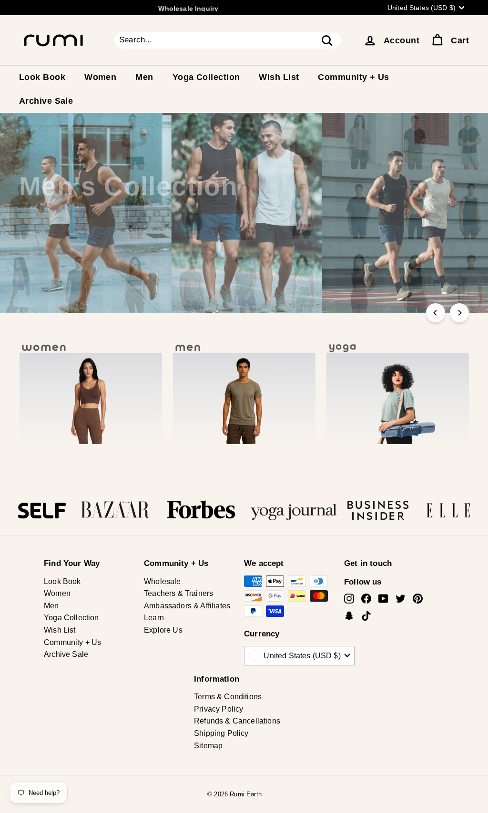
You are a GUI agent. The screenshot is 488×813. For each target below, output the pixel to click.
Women (100, 77)
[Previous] (435, 312)
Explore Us (163, 630)
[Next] (459, 312)
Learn (154, 618)
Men (144, 77)
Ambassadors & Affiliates (187, 606)
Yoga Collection (206, 77)
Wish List (279, 77)
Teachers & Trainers (178, 593)
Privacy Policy (218, 709)
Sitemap (208, 746)
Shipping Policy (221, 733)
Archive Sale (46, 101)
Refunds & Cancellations (237, 721)
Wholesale (162, 581)
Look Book (42, 77)
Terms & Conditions (228, 697)
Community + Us (353, 77)
